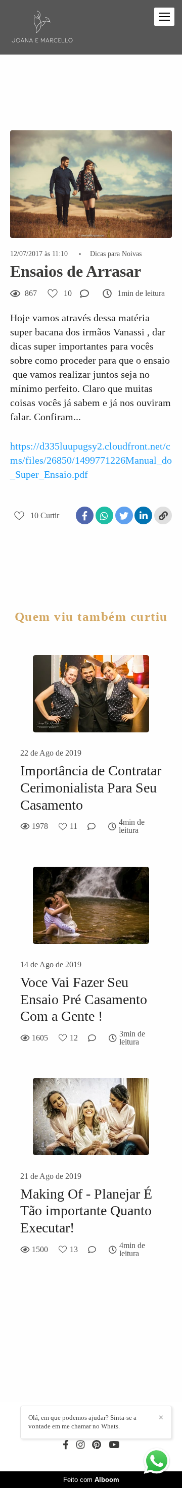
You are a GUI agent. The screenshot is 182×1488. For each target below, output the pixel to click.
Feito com (91, 1479)
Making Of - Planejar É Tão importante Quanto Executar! (86, 1210)
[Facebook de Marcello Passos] (66, 1445)
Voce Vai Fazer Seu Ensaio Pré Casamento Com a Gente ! (83, 999)
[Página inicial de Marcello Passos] (42, 27)
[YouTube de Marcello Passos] (114, 1445)
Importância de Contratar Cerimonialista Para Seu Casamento (90, 787)
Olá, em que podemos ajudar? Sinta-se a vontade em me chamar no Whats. (82, 1422)
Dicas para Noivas (116, 254)
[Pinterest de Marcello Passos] (96, 1445)
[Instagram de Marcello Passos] (80, 1445)
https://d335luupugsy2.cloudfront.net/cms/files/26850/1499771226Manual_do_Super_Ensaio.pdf (91, 460)
